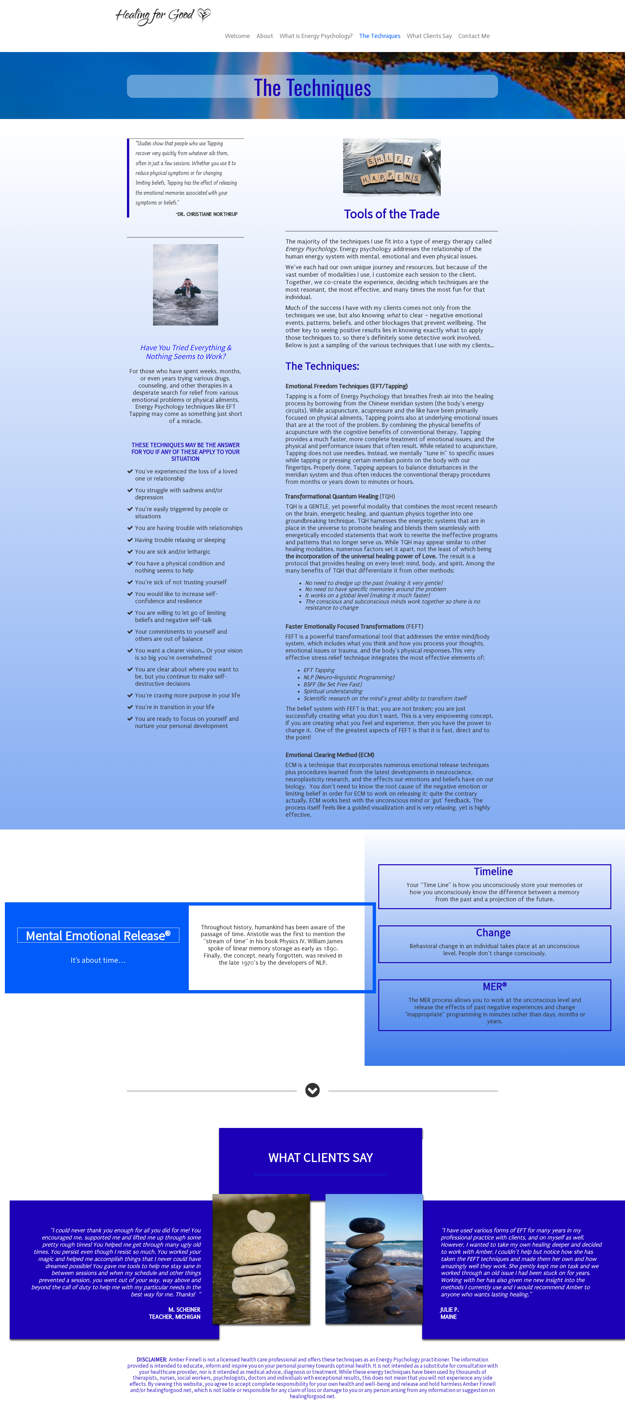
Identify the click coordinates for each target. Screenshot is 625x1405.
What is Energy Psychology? (316, 36)
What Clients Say (429, 36)
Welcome (237, 36)
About (265, 36)
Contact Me (474, 36)
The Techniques (379, 36)
